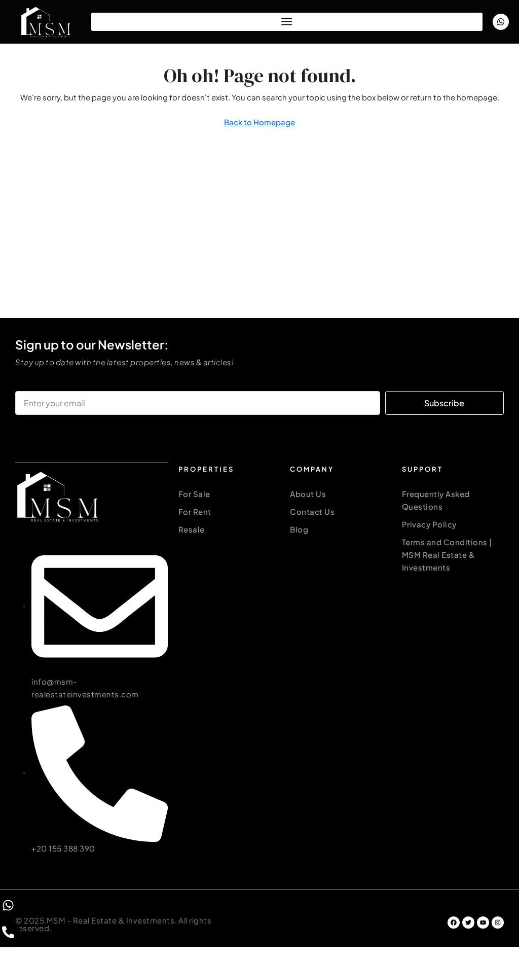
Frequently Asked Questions (436, 500)
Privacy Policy (429, 524)
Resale (191, 529)
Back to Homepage (259, 122)
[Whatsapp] (501, 22)
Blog (299, 529)
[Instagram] (498, 922)
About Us (308, 494)
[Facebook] (454, 922)
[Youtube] (483, 922)
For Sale (194, 494)
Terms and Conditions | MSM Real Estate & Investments (447, 554)
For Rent (194, 511)
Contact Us (312, 511)
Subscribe (444, 403)
